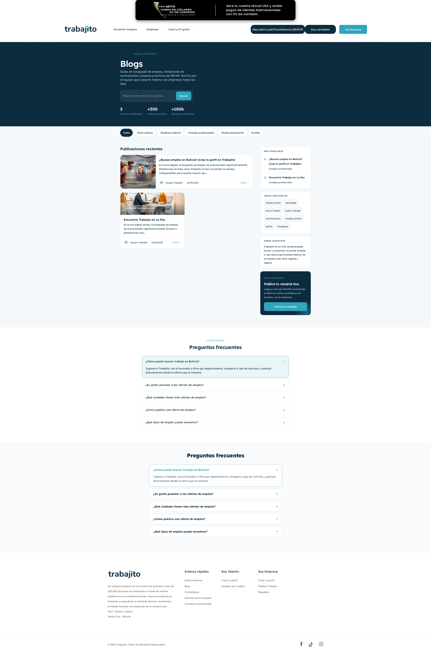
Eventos (255, 132)
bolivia (269, 226)
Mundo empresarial (233, 132)
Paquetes (263, 592)
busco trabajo (273, 210)
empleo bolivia (273, 202)
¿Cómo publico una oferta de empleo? (171, 409)
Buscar (183, 95)
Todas (126, 132)
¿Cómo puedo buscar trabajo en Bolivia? (172, 361)
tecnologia (291, 202)
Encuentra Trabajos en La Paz (287, 177)
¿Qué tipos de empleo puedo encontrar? (172, 422)
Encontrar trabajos (125, 29)
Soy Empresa (353, 29)
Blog (187, 586)
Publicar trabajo (267, 586)
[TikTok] (310, 644)
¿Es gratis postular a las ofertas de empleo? (175, 385)
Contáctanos (192, 592)
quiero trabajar (293, 210)
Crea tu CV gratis (179, 29)
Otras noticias (145, 132)
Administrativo (273, 218)
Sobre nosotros (193, 580)
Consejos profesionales (201, 132)
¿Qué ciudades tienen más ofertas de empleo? (176, 397)
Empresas (153, 29)
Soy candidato (320, 29)
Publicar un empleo (285, 306)
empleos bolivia (294, 218)
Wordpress (282, 226)
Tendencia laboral (170, 132)
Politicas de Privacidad (198, 598)
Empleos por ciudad (232, 586)
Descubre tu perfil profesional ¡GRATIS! (278, 29)
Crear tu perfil (229, 580)
